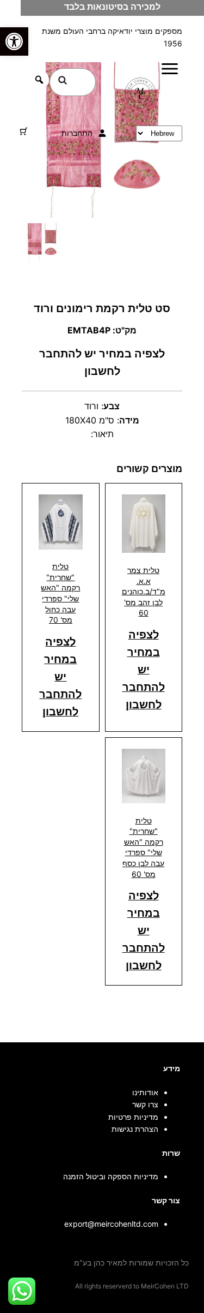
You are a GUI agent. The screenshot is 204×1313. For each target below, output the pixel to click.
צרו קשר (145, 1104)
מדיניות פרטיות (133, 1116)
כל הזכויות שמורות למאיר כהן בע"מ (131, 1262)
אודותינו (145, 1092)
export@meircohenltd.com (111, 1223)
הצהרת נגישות (135, 1128)
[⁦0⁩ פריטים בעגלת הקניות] (23, 131)
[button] (14, 41)
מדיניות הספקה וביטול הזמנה (110, 1176)
